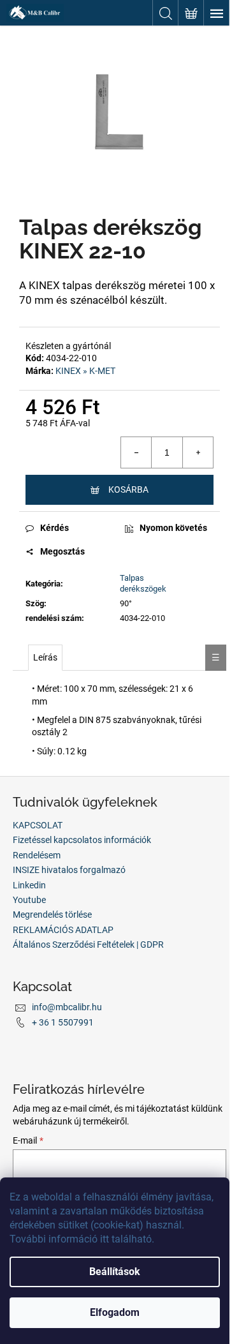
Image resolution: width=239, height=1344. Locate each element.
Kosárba (128, 489)
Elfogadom (115, 1312)
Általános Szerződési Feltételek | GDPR (88, 944)
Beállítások (114, 1272)
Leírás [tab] (45, 657)
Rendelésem (37, 855)
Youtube (29, 900)
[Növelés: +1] (197, 452)
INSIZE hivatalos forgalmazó (69, 870)
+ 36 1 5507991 (63, 1022)
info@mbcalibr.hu (67, 1007)
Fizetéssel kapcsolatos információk (82, 840)
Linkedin (29, 885)
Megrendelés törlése (52, 914)
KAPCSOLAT (37, 825)
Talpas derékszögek (143, 583)
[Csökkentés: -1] (136, 452)
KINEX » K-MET (85, 371)
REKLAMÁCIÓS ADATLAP (63, 930)
